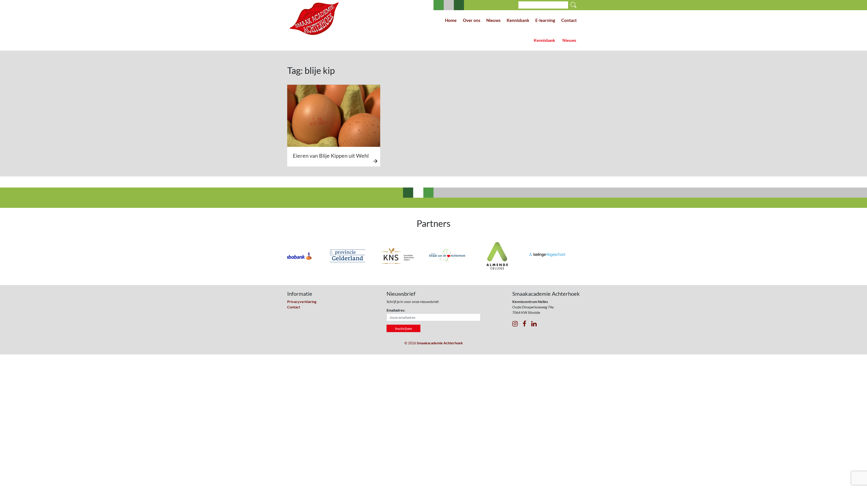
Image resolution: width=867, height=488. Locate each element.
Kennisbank (518, 20)
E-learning (545, 20)
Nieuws (493, 20)
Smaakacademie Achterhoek (440, 343)
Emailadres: (396, 310)
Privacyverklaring (301, 301)
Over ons (471, 20)
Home (451, 20)
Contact (569, 20)
